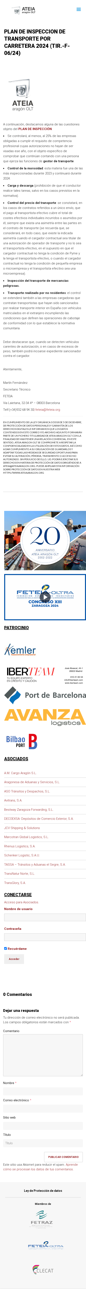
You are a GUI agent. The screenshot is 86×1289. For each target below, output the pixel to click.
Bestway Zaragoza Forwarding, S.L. (29, 810)
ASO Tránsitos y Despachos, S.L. (27, 791)
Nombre (8, 1083)
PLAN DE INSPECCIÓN (35, 129)
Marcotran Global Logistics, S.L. (26, 837)
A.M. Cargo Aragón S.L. (20, 773)
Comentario (11, 1031)
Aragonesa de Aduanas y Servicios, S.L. (32, 782)
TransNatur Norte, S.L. (19, 874)
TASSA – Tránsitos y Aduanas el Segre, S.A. (35, 864)
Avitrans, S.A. (13, 800)
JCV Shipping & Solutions (22, 828)
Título (7, 1135)
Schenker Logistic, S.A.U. (22, 855)
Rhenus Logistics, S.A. (19, 846)
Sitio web (9, 1117)
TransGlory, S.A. (15, 883)
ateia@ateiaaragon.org (19, 466)
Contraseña (12, 929)
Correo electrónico (16, 1100)
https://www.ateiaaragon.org (23, 472)
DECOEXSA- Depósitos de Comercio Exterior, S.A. (39, 819)
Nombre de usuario (18, 909)
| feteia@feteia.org (47, 410)
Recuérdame (17, 949)
